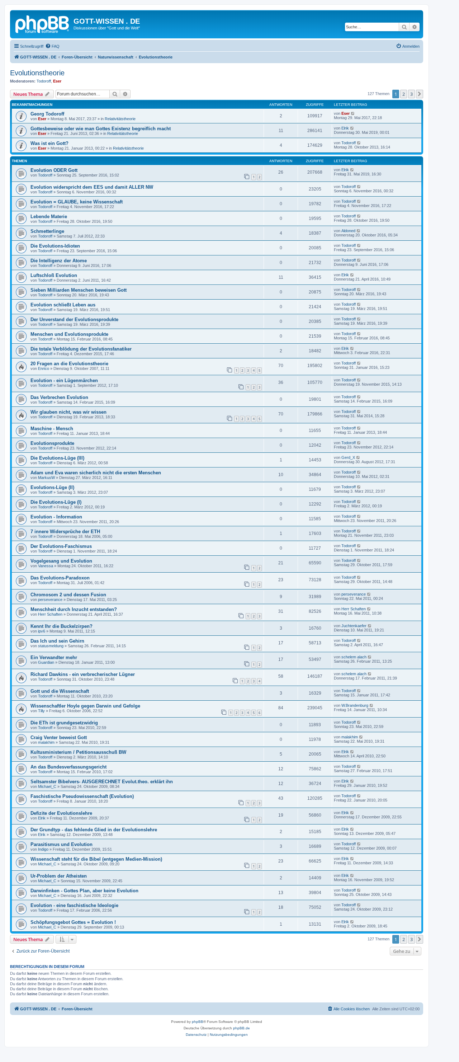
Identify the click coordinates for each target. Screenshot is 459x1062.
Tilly (41, 711)
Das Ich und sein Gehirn (57, 641)
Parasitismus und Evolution (61, 844)
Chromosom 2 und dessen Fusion (68, 594)
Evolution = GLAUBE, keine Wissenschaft (76, 202)
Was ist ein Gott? (49, 143)
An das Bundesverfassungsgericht (68, 767)
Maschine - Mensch (51, 428)
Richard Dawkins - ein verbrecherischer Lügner (82, 674)
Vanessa (45, 566)
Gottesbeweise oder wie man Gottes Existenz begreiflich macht (100, 128)
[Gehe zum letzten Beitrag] (353, 113)
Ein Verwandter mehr (53, 657)
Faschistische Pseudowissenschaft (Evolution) (82, 796)
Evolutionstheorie (37, 73)
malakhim (46, 742)
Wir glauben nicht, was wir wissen (68, 412)
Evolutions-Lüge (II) (52, 487)
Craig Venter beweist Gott (58, 737)
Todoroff (44, 81)
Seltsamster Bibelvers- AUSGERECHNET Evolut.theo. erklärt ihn (101, 781)
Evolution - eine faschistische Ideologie (74, 905)
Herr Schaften (50, 614)
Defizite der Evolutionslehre (61, 813)
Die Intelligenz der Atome (58, 260)
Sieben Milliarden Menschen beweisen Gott (78, 290)
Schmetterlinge (47, 231)
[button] (419, 94)
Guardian (46, 662)
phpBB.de (241, 1028)
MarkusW (46, 477)
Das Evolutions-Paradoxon (60, 578)
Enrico (43, 368)
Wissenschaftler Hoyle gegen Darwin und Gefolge (85, 706)
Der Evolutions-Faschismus (61, 546)
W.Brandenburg (354, 705)
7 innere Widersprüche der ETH (65, 531)
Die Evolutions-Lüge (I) (55, 502)
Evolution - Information (56, 517)
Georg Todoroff (47, 114)
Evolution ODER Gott (53, 170)
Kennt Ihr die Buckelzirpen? (61, 626)
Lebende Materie (48, 216)
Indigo (43, 849)
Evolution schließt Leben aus (62, 304)
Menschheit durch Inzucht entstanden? (73, 609)
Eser (57, 81)
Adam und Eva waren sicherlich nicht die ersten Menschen (95, 472)
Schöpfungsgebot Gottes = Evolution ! (73, 922)
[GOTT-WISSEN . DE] (43, 23)
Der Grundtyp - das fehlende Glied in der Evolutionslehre (93, 829)
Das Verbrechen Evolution (59, 397)
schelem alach (353, 657)
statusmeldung (50, 646)
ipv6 (41, 631)
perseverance (50, 599)
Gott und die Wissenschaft (59, 691)
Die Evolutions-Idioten (55, 246)
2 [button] (403, 94)
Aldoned (348, 231)
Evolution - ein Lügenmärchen (64, 380)
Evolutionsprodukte (52, 443)
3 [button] (411, 94)
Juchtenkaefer (353, 626)
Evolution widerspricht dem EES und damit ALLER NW (91, 187)
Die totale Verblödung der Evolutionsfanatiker (81, 349)
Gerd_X (348, 457)
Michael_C (47, 786)
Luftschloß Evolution (53, 275)
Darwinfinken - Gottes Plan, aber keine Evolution (84, 890)
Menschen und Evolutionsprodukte (69, 334)
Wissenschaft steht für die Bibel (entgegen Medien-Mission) (96, 859)
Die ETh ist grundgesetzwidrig (64, 722)
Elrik (345, 128)
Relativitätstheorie (120, 119)
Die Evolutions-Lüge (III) (57, 458)
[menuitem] (52, 46)
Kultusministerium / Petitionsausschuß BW (78, 752)
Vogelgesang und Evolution (61, 561)
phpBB (197, 1022)
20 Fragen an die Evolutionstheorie (69, 363)
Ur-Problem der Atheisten (58, 876)
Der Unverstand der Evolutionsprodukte (74, 319)
